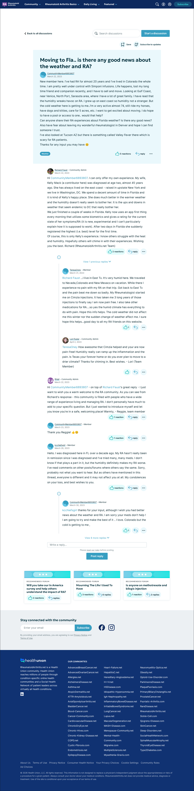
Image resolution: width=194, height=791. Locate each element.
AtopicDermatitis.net (79, 691)
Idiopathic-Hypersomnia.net (119, 691)
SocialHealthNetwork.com (154, 735)
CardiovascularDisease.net (82, 721)
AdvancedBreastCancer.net (82, 667)
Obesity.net (146, 672)
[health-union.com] (33, 661)
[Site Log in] (170, 4)
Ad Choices (26, 766)
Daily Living (90, 4)
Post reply (97, 556)
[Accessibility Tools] (163, 4)
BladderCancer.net (78, 706)
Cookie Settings (129, 762)
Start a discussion (155, 33)
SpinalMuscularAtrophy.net (154, 740)
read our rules (93, 550)
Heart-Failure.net (113, 667)
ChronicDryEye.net (78, 725)
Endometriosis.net (77, 750)
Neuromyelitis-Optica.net (153, 667)
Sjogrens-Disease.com (152, 721)
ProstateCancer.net (150, 696)
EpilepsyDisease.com (79, 754)
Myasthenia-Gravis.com (116, 754)
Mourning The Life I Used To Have (94, 586)
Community (31, 4)
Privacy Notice (80, 635)
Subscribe (83, 627)
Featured (109, 4)
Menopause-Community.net (118, 730)
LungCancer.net (112, 711)
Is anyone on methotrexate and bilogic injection (146, 586)
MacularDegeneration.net (117, 721)
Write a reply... (58, 544)
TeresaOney (75, 270)
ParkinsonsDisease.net (152, 682)
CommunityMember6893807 (60, 73)
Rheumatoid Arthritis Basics (61, 4)
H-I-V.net (108, 682)
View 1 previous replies (96, 261)
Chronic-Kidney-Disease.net (83, 735)
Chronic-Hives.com (78, 730)
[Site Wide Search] (157, 4)
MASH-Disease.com (114, 725)
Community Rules (150, 762)
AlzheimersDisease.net (80, 682)
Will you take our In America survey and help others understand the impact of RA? (46, 588)
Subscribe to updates (150, 44)
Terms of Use (26, 638)
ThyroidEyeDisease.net (152, 745)
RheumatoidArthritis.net (153, 711)
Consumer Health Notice (80, 762)
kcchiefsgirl (60, 445)
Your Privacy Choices (107, 762)
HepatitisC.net (111, 672)
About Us (25, 762)
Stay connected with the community (48, 620)
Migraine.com (111, 745)
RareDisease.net (148, 706)
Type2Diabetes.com (151, 750)
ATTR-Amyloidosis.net (80, 696)
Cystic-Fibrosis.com (78, 745)
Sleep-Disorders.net (150, 730)
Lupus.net (109, 716)
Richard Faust (61, 170)
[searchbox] (119, 33)
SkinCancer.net (148, 725)
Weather (45, 154)
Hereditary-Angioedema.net (119, 677)
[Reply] (135, 327)
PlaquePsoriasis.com (151, 687)
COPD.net (73, 740)
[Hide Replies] (59, 257)
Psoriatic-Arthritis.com (152, 701)
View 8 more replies (96, 537)
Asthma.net (74, 687)
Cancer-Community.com (81, 716)
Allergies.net (74, 677)
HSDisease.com (112, 687)
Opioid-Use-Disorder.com (154, 677)
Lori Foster (74, 339)
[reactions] (127, 372)
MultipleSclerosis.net (115, 750)
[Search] (96, 33)
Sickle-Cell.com (148, 716)
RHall (57, 379)
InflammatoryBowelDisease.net (120, 701)
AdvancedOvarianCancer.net (83, 672)
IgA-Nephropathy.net (115, 696)
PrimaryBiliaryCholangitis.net (155, 691)
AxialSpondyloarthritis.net (82, 701)
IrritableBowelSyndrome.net (119, 706)
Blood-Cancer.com (78, 711)
